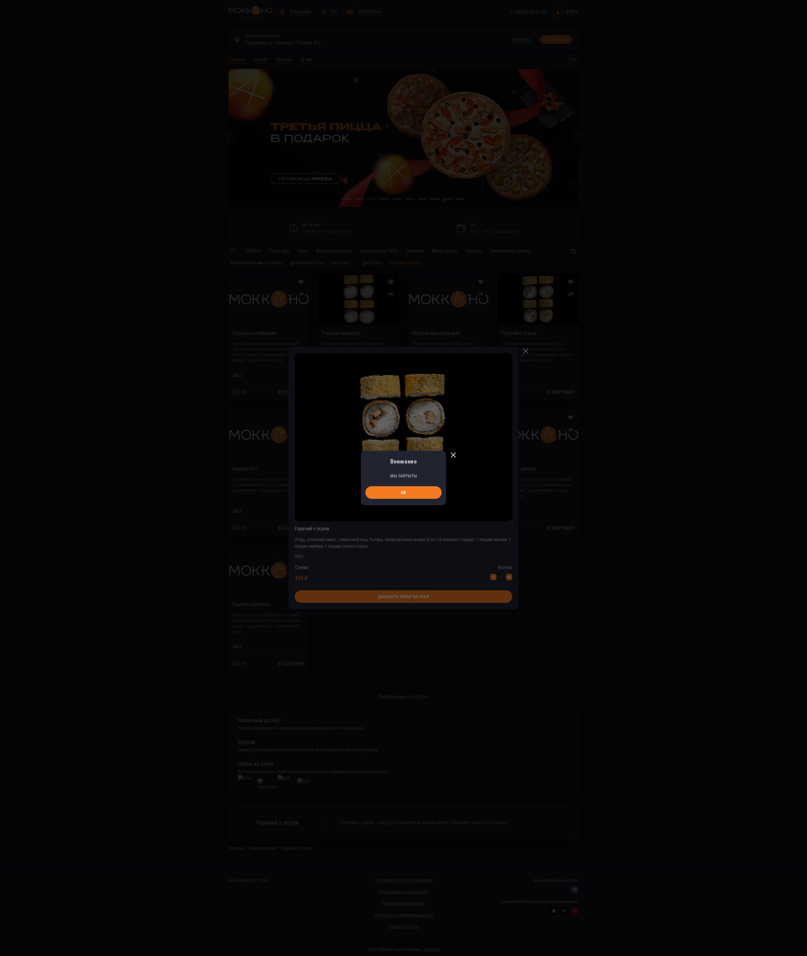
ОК (403, 492)
